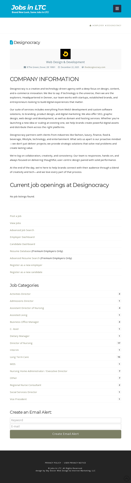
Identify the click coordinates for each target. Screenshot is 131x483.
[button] (117, 8)
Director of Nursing (21, 343)
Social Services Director (23, 392)
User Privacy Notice (75, 463)
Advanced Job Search (22, 230)
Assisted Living (18, 315)
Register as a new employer (26, 265)
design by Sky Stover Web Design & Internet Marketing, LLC (65, 470)
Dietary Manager (20, 336)
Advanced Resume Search (25, 258)
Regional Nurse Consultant (25, 385)
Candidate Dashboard (22, 244)
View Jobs (15, 223)
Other (13, 378)
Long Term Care (19, 357)
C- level (14, 328)
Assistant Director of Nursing (27, 308)
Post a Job (15, 216)
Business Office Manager (24, 321)
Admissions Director (22, 300)
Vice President (18, 399)
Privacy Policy (53, 463)
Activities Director (20, 293)
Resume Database (20, 251)
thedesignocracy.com (95, 67)
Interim (14, 349)
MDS (12, 364)
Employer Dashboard (22, 237)
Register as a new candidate (26, 272)
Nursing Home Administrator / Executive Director (38, 371)
